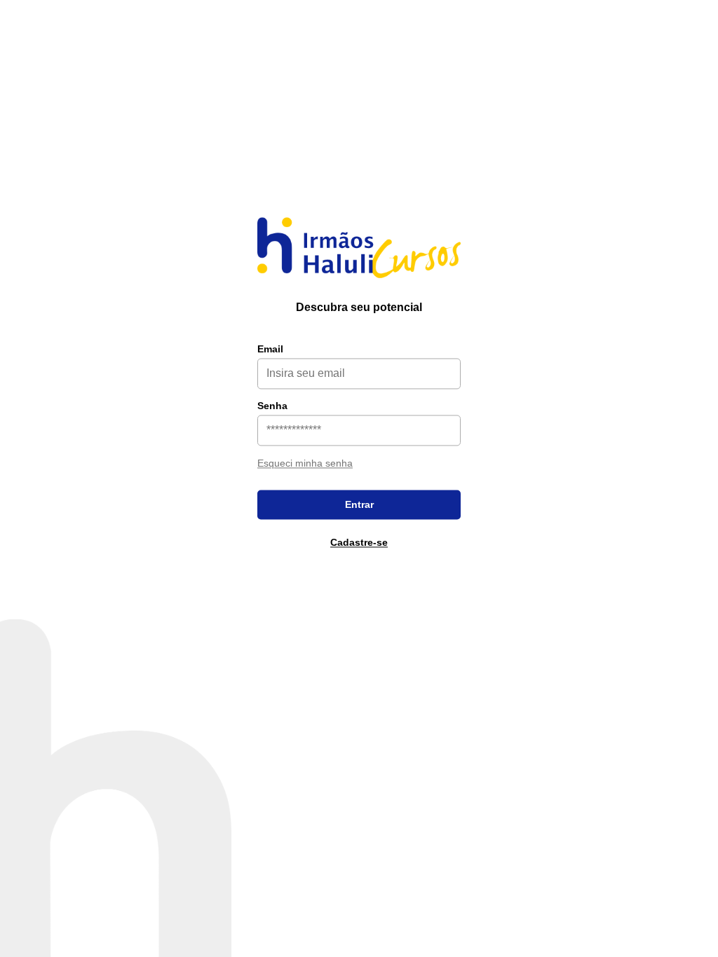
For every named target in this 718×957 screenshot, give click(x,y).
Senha (272, 405)
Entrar (359, 504)
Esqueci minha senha (305, 463)
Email (270, 348)
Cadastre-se (359, 542)
